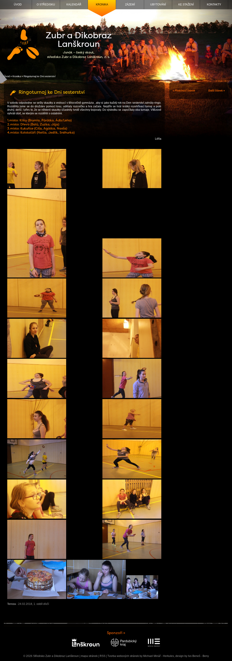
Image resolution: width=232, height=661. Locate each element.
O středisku (46, 4)
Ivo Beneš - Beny (198, 656)
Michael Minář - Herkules (158, 656)
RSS (102, 656)
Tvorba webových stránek (123, 656)
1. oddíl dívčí (41, 604)
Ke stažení (186, 4)
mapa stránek (89, 656)
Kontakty (214, 4)
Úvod (18, 4)
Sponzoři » (116, 632)
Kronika (102, 4)
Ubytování (158, 4)
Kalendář (73, 4)
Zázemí (130, 4)
